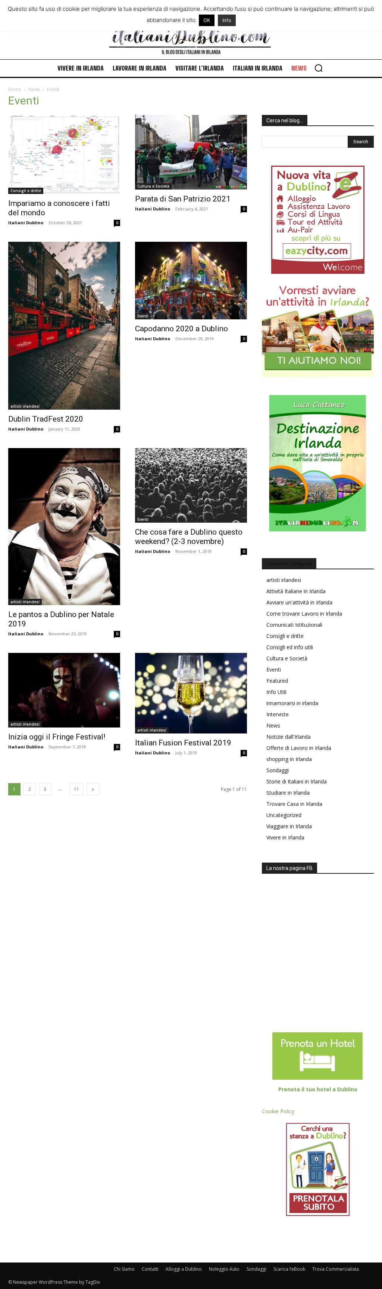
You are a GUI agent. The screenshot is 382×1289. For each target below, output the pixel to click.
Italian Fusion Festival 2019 (183, 742)
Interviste (277, 714)
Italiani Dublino (25, 222)
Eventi (142, 316)
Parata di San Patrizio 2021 (183, 198)
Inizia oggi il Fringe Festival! (56, 736)
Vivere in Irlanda (285, 837)
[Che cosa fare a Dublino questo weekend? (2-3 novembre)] (191, 485)
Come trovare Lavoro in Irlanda (304, 613)
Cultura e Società (153, 186)
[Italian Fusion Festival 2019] (191, 693)
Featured (277, 680)
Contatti (150, 1269)
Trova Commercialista (335, 1269)
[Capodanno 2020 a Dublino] (191, 280)
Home (14, 89)
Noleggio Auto (224, 1269)
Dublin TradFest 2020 (45, 418)
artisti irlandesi (25, 406)
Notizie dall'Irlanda (288, 736)
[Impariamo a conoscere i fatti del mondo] (64, 154)
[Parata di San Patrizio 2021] (191, 152)
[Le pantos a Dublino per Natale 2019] (64, 526)
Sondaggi (277, 770)
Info (226, 20)
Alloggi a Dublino (184, 1269)
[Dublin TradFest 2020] (64, 326)
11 (76, 789)
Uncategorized (283, 815)
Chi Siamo (124, 1269)
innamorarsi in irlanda (292, 703)
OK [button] (206, 20)
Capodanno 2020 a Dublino (181, 328)
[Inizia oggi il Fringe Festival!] (64, 690)
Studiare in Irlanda (288, 792)
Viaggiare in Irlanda (289, 826)
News (34, 89)
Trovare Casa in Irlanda (294, 803)
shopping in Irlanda (289, 759)
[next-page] (93, 789)
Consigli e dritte (25, 190)
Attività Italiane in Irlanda (296, 591)
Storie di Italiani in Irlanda (296, 781)
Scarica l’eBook (289, 1269)
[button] (319, 68)
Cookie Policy (278, 1111)
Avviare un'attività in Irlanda (299, 602)
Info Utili (276, 691)
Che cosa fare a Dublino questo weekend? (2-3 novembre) (188, 537)
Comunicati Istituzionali (294, 624)
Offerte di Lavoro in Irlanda (298, 747)
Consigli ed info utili (289, 647)
